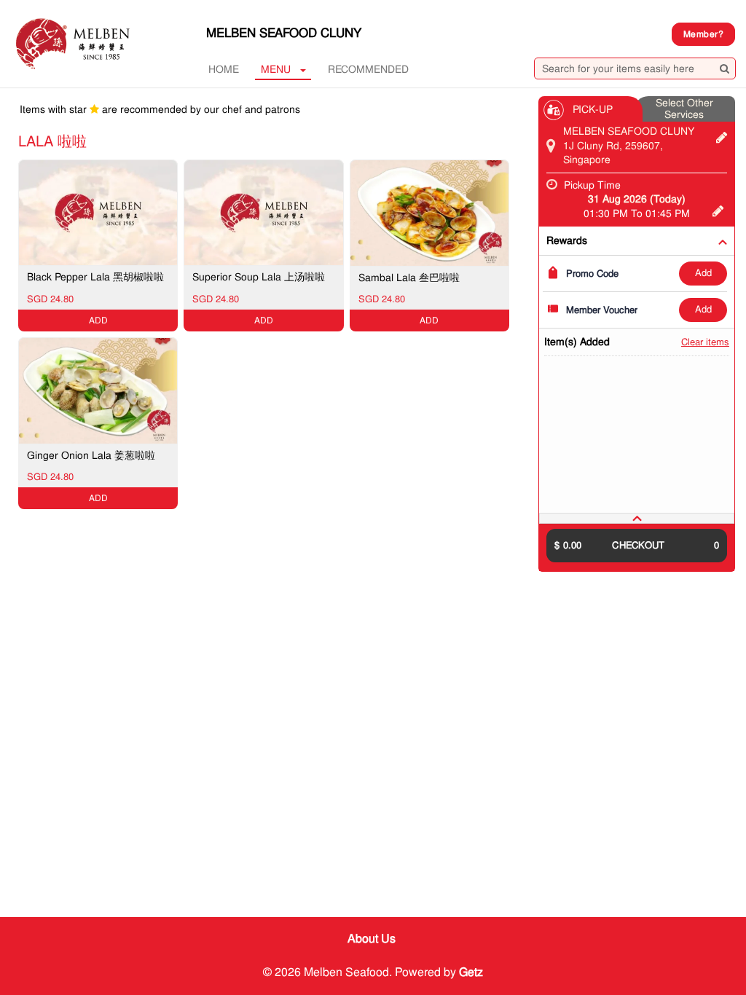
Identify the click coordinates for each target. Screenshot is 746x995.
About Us (372, 938)
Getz (471, 972)
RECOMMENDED (368, 69)
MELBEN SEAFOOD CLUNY (283, 32)
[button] (637, 518)
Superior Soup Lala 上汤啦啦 (258, 276)
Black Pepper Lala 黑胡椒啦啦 (95, 276)
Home (223, 69)
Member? (703, 34)
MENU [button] (276, 69)
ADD (703, 273)
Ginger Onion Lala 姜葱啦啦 (91, 455)
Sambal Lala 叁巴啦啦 (409, 277)
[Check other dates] (717, 209)
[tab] (636, 518)
